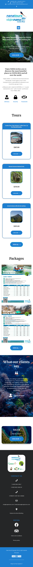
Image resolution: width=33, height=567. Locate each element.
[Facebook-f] (16, 6)
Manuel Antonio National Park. (16, 166)
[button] (18, 27)
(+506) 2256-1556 (16, 484)
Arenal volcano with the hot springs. (16, 206)
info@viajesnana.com (8, 504)
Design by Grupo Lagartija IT (16, 563)
